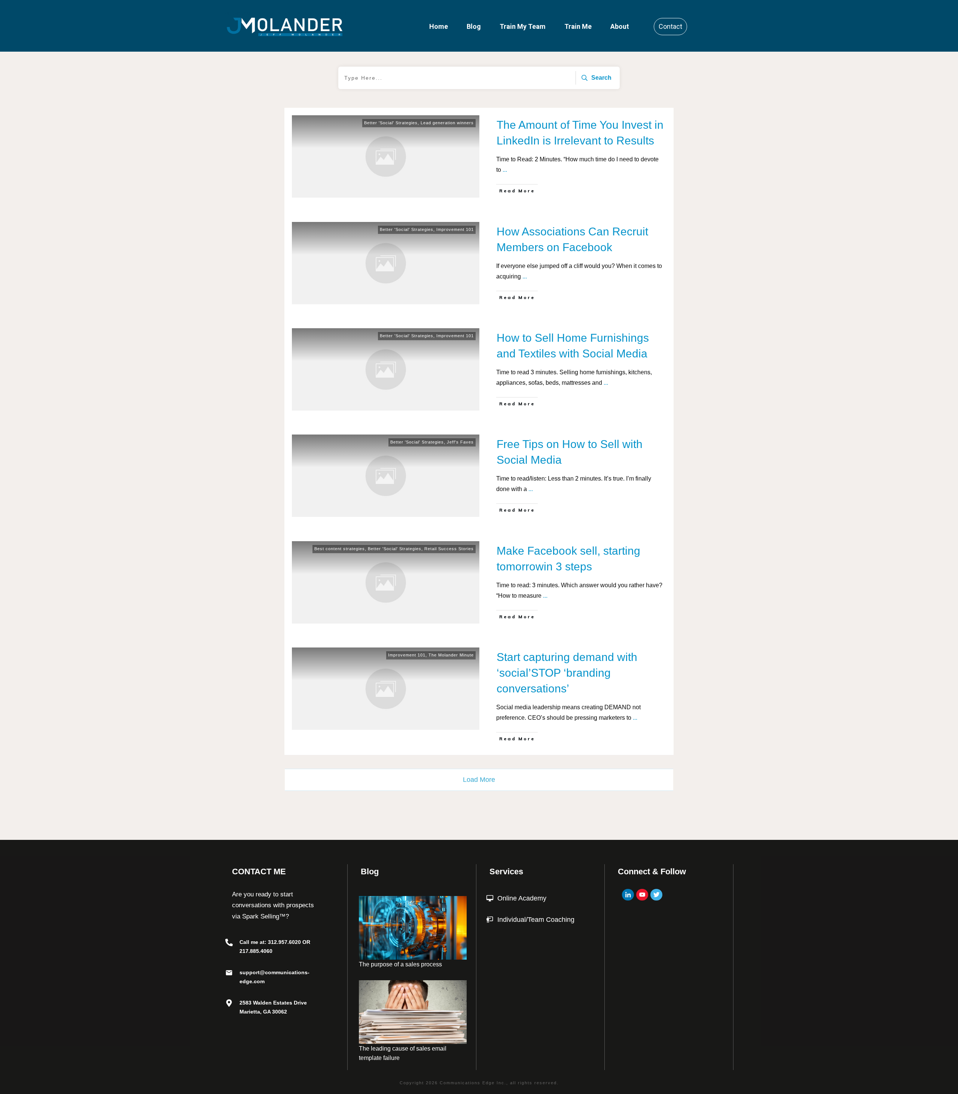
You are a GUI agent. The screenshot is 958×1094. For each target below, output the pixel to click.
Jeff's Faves (460, 442)
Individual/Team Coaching (535, 919)
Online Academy (521, 898)
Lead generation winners (447, 123)
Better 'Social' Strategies (391, 123)
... (505, 170)
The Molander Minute (451, 655)
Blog (370, 871)
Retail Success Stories (449, 548)
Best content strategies (339, 548)
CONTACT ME (259, 871)
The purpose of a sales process (400, 964)
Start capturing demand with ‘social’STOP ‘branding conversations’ (567, 673)
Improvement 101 (455, 229)
